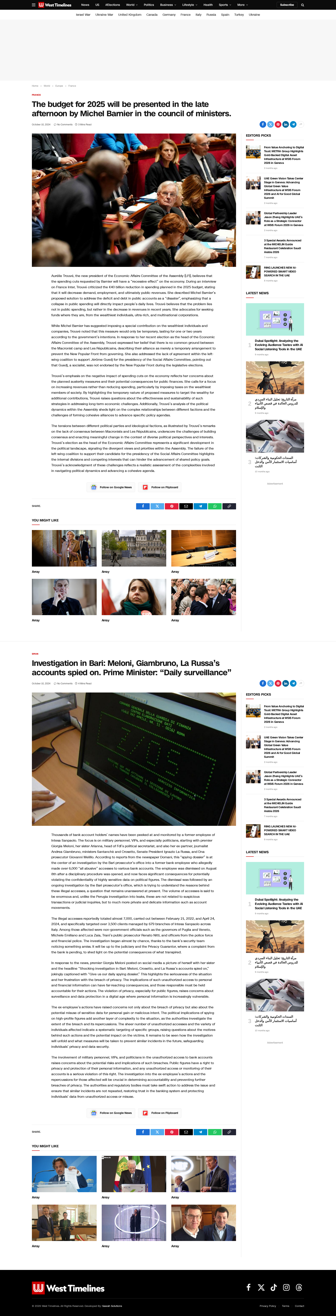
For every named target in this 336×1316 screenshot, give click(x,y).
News (85, 5)
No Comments (65, 124)
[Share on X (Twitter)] (270, 124)
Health (208, 5)
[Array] (64, 548)
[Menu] (33, 5)
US (97, 5)
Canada (152, 14)
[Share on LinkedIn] (285, 124)
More (241, 5)
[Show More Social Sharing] (301, 124)
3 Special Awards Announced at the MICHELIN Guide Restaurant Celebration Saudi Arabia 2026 (282, 246)
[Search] (302, 5)
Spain (225, 14)
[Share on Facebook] (263, 124)
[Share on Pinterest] (278, 124)
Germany (169, 14)
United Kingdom (129, 14)
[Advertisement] (168, 50)
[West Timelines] (54, 5)
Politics (149, 5)
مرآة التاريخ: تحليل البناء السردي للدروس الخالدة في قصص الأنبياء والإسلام (276, 403)
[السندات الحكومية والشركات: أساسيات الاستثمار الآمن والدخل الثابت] (275, 436)
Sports (223, 5)
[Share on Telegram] (293, 124)
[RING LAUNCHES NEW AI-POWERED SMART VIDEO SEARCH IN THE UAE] (253, 272)
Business (166, 5)
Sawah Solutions (112, 1306)
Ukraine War (104, 14)
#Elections (112, 5)
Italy (198, 14)
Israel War (83, 14)
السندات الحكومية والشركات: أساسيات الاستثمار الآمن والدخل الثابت (276, 462)
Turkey (239, 14)
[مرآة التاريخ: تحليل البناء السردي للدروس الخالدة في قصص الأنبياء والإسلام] (275, 377)
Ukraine (254, 14)
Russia (211, 14)
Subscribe (287, 5)
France (186, 14)
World (130, 5)
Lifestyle (188, 5)
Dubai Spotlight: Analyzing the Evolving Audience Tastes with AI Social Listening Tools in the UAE (279, 345)
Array (36, 572)
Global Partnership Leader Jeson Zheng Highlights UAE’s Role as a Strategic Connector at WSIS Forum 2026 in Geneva (283, 219)
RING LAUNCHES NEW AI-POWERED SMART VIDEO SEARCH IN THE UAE (280, 271)
